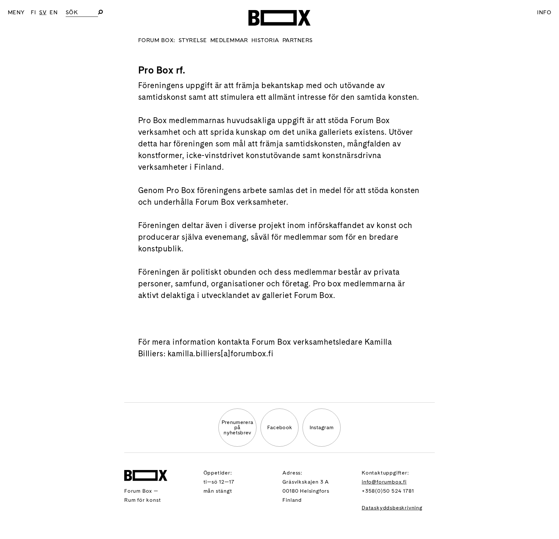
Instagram (322, 427)
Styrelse (193, 40)
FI (33, 12)
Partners (297, 40)
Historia (265, 40)
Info (544, 12)
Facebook (279, 427)
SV (42, 12)
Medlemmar (229, 40)
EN (53, 12)
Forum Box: (156, 40)
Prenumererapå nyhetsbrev (238, 427)
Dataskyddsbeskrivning (392, 508)
